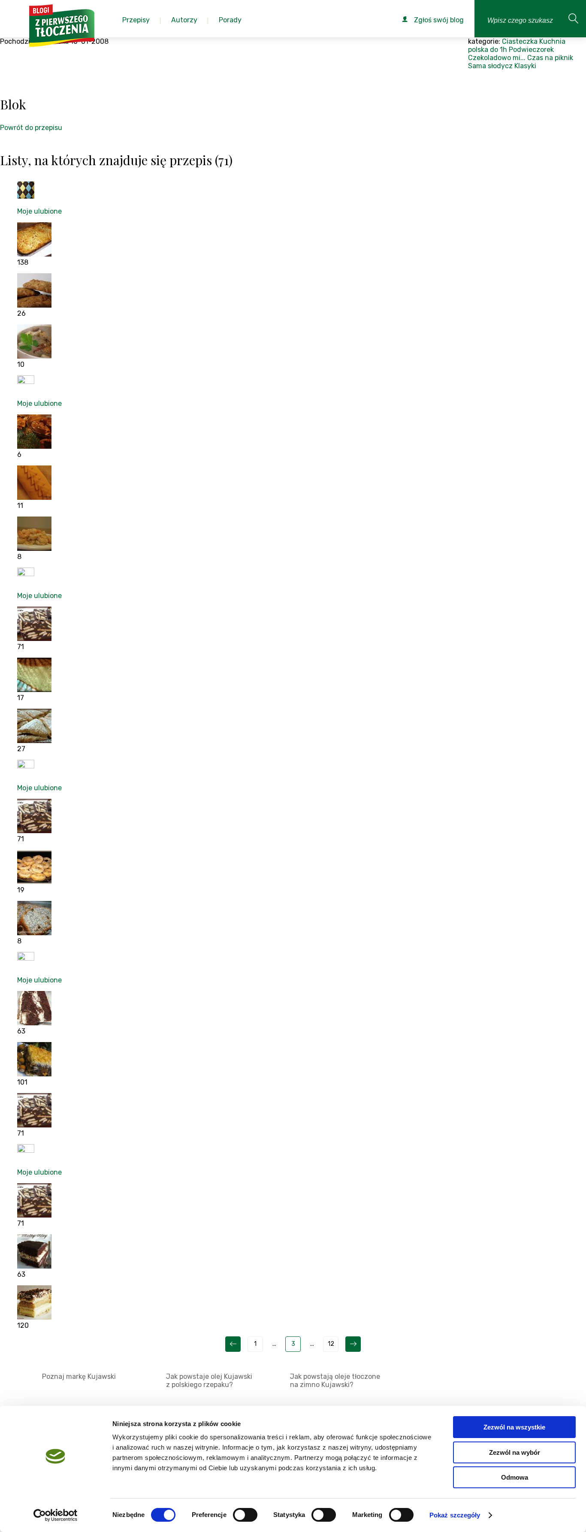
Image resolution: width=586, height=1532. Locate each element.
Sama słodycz (490, 66)
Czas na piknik (550, 58)
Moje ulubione (39, 211)
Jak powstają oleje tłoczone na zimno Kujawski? (335, 1380)
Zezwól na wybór (514, 1452)
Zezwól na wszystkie (514, 1427)
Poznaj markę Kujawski (79, 1376)
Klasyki (525, 66)
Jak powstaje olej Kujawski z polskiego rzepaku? (209, 1380)
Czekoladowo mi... (497, 58)
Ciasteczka (520, 41)
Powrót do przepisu (31, 128)
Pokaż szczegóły (454, 1515)
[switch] (245, 1515)
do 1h (498, 49)
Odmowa (514, 1477)
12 (331, 1344)
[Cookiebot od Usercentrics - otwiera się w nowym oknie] (55, 1515)
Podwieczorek (531, 49)
